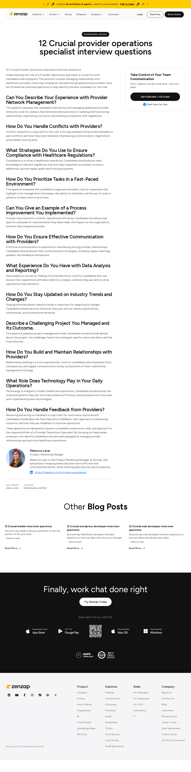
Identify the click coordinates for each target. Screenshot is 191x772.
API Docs (82, 734)
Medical (109, 692)
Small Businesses (114, 746)
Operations (139, 710)
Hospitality (111, 722)
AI (78, 716)
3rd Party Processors (173, 740)
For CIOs (138, 704)
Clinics (109, 728)
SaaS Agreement (171, 728)
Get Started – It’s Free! (155, 96)
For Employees (141, 698)
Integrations (84, 710)
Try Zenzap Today (95, 601)
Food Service (112, 734)
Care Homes (112, 740)
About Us (167, 692)
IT (134, 716)
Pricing (81, 698)
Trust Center (84, 722)
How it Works (84, 704)
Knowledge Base (86, 728)
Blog (164, 704)
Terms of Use (169, 722)
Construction (112, 698)
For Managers (140, 692)
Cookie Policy (169, 734)
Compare (82, 692)
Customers (168, 710)
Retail (108, 716)
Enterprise (111, 704)
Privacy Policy (169, 716)
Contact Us (168, 698)
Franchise (110, 710)
